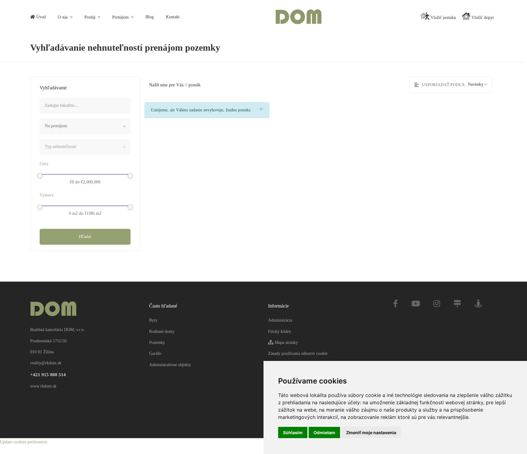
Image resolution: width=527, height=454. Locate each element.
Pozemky (157, 342)
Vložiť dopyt (482, 17)
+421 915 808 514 (48, 374)
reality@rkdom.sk (45, 363)
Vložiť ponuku (442, 17)
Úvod (40, 17)
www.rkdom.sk (43, 386)
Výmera (46, 195)
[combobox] (85, 126)
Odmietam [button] (324, 432)
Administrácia (280, 320)
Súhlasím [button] (293, 432)
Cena (44, 163)
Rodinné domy (161, 331)
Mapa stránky (286, 342)
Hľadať (85, 236)
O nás (63, 17)
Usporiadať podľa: (444, 84)
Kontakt (173, 17)
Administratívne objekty (170, 364)
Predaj (90, 17)
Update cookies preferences (23, 442)
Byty (153, 320)
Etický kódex (279, 331)
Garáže (155, 353)
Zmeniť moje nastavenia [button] (371, 432)
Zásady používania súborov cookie (298, 353)
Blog (149, 17)
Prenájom (121, 17)
